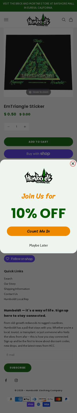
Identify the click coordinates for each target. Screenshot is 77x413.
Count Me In (38, 231)
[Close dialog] (73, 163)
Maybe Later (38, 245)
